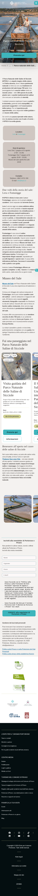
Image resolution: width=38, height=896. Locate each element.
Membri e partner (6, 742)
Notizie (3, 761)
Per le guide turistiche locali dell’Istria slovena (15, 750)
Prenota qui (19, 55)
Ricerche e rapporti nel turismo (10, 797)
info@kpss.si (21, 180)
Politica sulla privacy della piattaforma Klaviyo (18, 654)
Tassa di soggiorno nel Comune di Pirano (13, 785)
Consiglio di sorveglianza (8, 746)
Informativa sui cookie (19, 866)
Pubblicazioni (5, 764)
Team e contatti (6, 738)
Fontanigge (21, 134)
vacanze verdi (8, 360)
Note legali (19, 857)
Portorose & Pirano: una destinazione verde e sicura (17, 793)
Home (3, 66)
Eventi (3, 806)
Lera (14, 134)
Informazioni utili (6, 810)
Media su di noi (6, 771)
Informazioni (12, 439)
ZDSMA (19, 884)
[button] (36, 3)
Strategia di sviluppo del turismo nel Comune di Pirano (17, 781)
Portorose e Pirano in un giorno (10, 814)
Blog (2, 818)
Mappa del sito (19, 875)
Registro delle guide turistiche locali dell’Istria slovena (17, 789)
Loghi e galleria (6, 768)
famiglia (6, 355)
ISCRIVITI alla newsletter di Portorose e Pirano (19, 613)
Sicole (14, 355)
